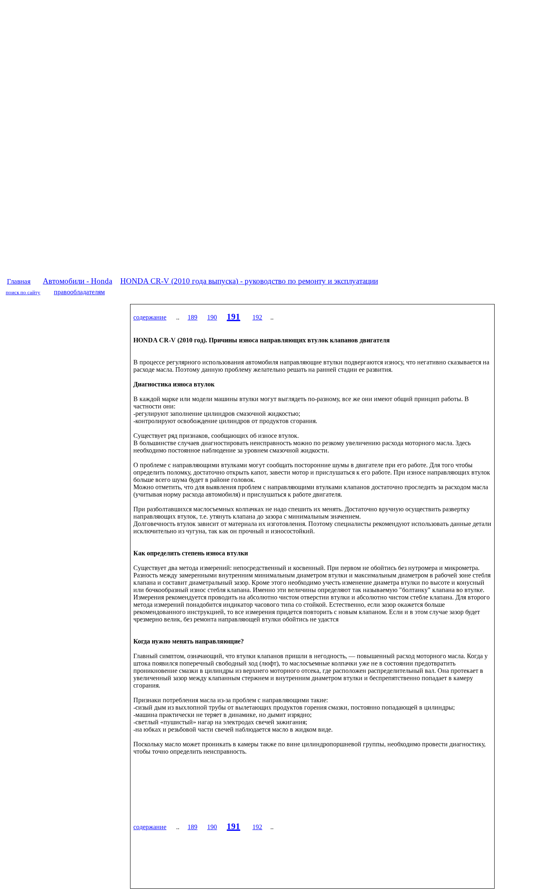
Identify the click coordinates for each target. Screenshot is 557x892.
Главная (19, 281)
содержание (149, 317)
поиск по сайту (23, 292)
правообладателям (79, 291)
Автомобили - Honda (77, 281)
